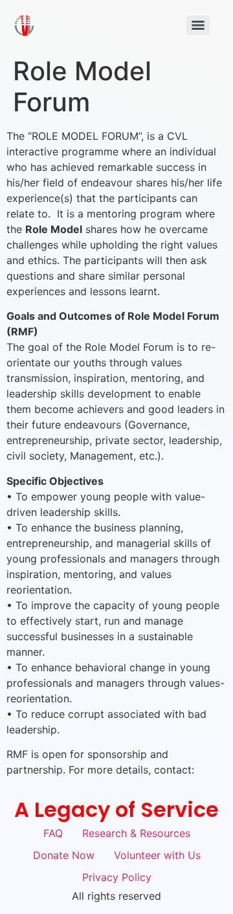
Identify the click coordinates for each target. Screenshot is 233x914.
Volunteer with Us (157, 855)
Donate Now (63, 855)
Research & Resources (136, 833)
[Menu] (198, 25)
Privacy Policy (116, 877)
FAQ (53, 833)
